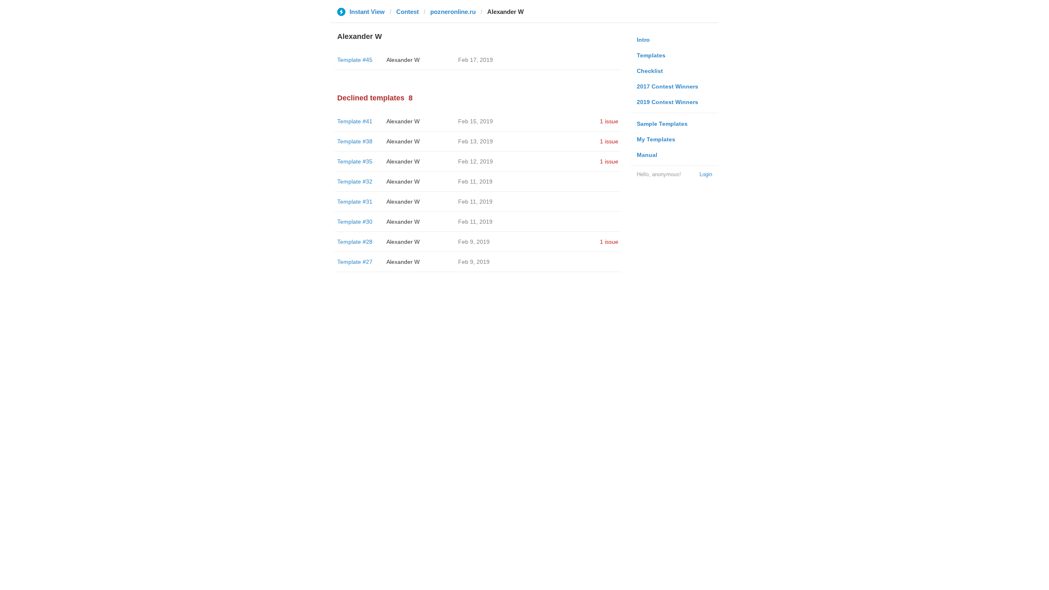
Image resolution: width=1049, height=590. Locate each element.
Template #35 (354, 161)
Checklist (650, 71)
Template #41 (354, 121)
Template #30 (354, 221)
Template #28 (354, 241)
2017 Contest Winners (667, 86)
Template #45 (354, 60)
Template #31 (354, 201)
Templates (651, 55)
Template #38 (354, 141)
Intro (643, 39)
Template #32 (354, 181)
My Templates (656, 139)
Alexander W (403, 60)
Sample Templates (662, 123)
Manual (647, 155)
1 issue (609, 121)
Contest (407, 11)
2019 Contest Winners (667, 102)
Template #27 (354, 262)
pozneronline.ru (453, 11)
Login (705, 174)
